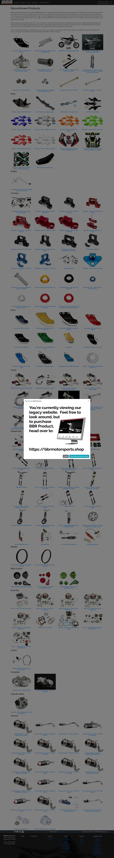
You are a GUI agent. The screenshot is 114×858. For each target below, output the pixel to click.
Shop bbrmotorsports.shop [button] (79, 456)
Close (66, 456)
